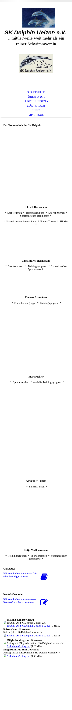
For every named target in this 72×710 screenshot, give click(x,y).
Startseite (36, 92)
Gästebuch (36, 105)
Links (36, 110)
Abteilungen (35, 101)
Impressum (36, 114)
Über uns (35, 96)
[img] (36, 18)
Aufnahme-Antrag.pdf (18, 646)
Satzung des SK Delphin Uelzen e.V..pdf (28, 625)
